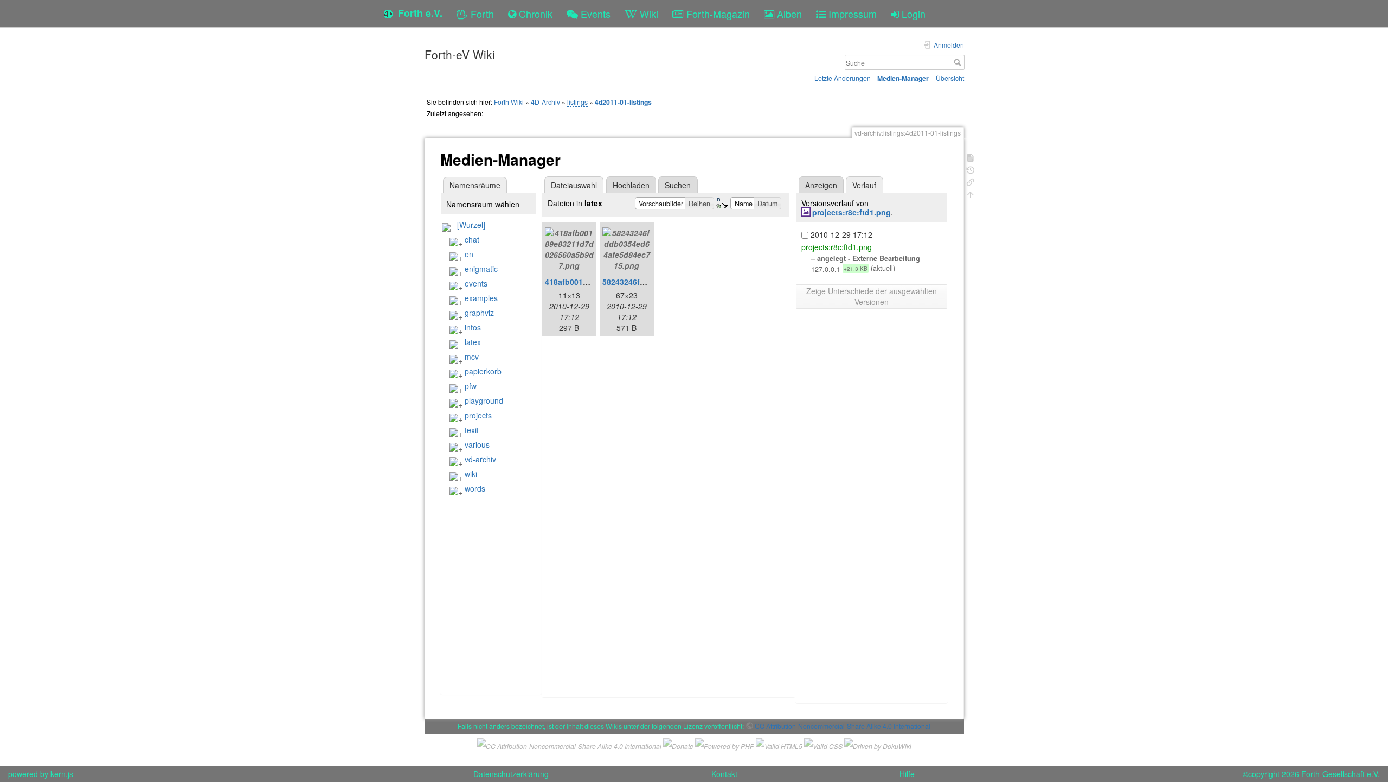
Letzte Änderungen (842, 77)
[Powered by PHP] (724, 744)
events (476, 283)
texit (472, 429)
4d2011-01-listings (623, 102)
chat (472, 239)
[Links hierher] (970, 181)
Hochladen (631, 185)
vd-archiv (480, 459)
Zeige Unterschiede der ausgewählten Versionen (871, 296)
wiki (471, 473)
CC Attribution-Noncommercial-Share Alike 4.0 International (842, 725)
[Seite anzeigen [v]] (970, 156)
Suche (959, 62)
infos (473, 327)
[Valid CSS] (823, 744)
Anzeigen (821, 185)
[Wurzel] (471, 224)
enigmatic (481, 268)
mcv (472, 356)
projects (478, 415)
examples (481, 298)
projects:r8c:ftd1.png (851, 212)
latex (473, 341)
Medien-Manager (903, 78)
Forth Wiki (509, 101)
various (477, 444)
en (469, 254)
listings (577, 101)
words (475, 488)
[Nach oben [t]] (970, 193)
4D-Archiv (545, 101)
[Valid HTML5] (779, 744)
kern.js (61, 773)
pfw (471, 385)
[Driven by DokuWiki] (877, 744)
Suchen (678, 185)
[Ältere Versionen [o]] (970, 169)
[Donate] (678, 744)
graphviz (479, 312)
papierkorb (483, 371)
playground (484, 400)
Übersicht (950, 77)
